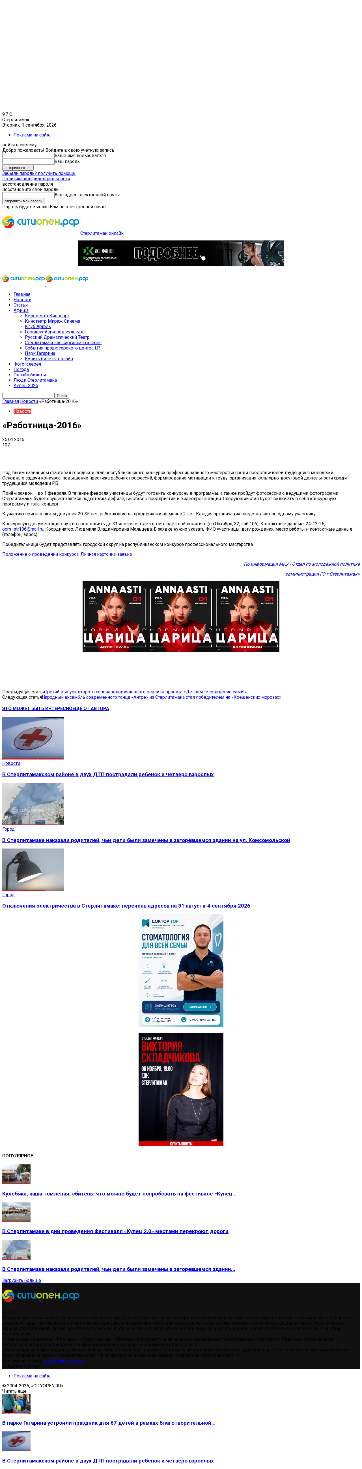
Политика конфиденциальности (36, 178)
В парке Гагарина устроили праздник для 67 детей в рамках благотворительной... (109, 1423)
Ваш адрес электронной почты (87, 195)
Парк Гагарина (40, 353)
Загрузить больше (21, 1280)
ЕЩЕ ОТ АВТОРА (90, 708)
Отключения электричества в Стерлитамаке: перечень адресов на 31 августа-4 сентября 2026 (126, 906)
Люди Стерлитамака (35, 380)
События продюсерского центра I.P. (62, 348)
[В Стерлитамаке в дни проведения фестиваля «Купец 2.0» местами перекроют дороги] (16, 1220)
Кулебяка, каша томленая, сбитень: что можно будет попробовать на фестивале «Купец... (119, 1194)
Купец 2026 (26, 385)
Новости (22, 299)
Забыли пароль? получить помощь (39, 173)
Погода (21, 369)
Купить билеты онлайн (49, 358)
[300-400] (181, 1025)
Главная (22, 294)
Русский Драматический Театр (57, 337)
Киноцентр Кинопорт (47, 315)
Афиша (21, 310)
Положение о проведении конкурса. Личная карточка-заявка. (67, 554)
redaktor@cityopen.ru (64, 1360)
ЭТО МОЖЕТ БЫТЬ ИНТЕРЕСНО (37, 708)
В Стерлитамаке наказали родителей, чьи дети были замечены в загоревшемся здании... (118, 1269)
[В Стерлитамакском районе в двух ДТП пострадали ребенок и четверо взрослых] (33, 758)
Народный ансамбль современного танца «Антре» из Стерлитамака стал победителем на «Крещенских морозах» (161, 697)
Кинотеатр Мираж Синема (52, 321)
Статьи (21, 305)
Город (8, 829)
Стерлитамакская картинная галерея (63, 342)
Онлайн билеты (30, 374)
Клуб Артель (38, 326)
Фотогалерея (27, 364)
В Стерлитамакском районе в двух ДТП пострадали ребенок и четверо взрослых (108, 774)
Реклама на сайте (32, 135)
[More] (178, 453)
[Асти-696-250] (181, 650)
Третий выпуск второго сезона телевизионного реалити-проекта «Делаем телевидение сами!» (146, 692)
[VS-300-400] (181, 1144)
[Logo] (24, 284)
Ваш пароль (67, 161)
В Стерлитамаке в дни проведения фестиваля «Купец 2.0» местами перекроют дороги (115, 1231)
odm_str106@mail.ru (22, 529)
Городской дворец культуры (55, 332)
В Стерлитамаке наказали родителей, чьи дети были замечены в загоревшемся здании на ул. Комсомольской (146, 840)
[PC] (181, 264)
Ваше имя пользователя (80, 155)
